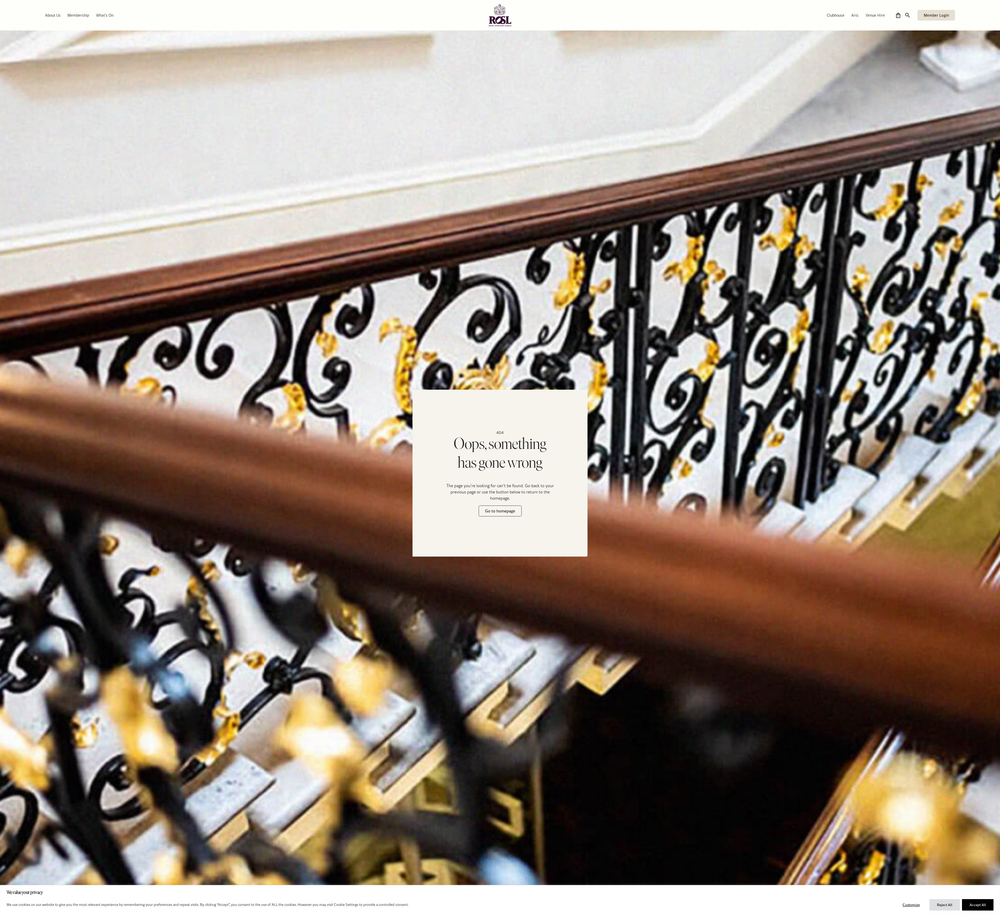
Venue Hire (875, 15)
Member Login (936, 15)
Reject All (944, 904)
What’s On (105, 15)
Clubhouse (836, 15)
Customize (911, 904)
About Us (53, 15)
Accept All (978, 904)
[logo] (500, 15)
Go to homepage (500, 511)
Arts (855, 15)
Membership (78, 15)
